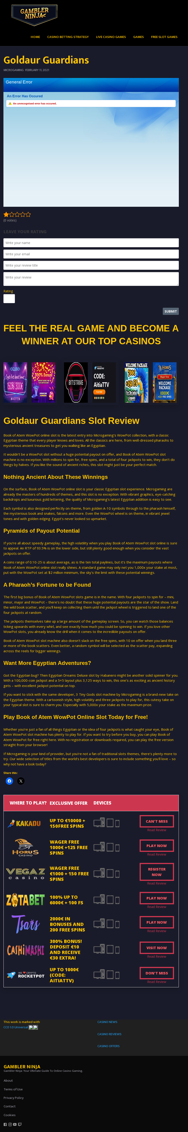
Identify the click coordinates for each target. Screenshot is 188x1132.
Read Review (156, 830)
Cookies (10, 1115)
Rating (8, 291)
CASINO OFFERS (108, 1046)
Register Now (157, 872)
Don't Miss (157, 973)
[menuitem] (35, 36)
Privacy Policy (14, 1098)
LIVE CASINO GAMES (111, 37)
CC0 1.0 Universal (16, 1027)
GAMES (138, 37)
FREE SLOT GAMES (164, 37)
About (8, 1080)
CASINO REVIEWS (109, 1034)
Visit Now (157, 947)
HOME (35, 37)
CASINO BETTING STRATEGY (68, 37)
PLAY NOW (157, 845)
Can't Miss (157, 821)
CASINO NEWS (107, 1022)
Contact (10, 1106)
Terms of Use (13, 1089)
